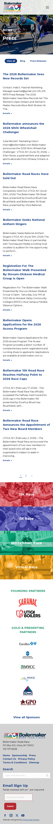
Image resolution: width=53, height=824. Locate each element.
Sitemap (34, 762)
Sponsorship (19, 755)
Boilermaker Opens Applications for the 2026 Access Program (22, 324)
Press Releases (38, 61)
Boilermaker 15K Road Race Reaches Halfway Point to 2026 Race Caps (23, 375)
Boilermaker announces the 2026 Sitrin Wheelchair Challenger (23, 128)
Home (6, 755)
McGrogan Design (31, 820)
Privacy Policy (26, 759)
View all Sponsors (26, 717)
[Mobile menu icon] (47, 7)
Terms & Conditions (15, 762)
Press (32, 755)
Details (6, 113)
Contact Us (9, 759)
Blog (22, 61)
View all (11, 61)
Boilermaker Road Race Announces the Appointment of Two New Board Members (26, 425)
